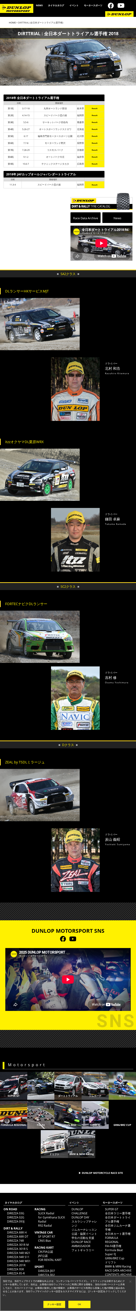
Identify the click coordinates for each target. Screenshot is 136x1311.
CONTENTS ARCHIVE (118, 1275)
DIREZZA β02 (46, 1275)
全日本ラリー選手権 (118, 1213)
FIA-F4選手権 (113, 1246)
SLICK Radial (46, 1213)
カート (122, 1095)
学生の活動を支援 (83, 1238)
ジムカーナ (95, 1095)
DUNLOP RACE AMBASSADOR (81, 1244)
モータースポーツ (93, 5)
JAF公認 (43, 1256)
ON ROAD (10, 1209)
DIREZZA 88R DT (17, 1237)
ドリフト (110, 1262)
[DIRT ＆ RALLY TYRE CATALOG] (101, 201)
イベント (74, 5)
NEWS (39, 5)
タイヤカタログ (56, 5)
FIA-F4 (41, 1125)
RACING (40, 1209)
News (117, 218)
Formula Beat (68, 1125)
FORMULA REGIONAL (14, 1125)
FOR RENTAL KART (50, 1260)
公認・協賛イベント (84, 1234)
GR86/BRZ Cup (114, 1258)
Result (94, 108)
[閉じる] (130, 1281)
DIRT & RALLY (13, 1228)
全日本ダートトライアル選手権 (118, 1219)
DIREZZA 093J (15, 1221)
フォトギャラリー (83, 1250)
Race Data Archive (85, 218)
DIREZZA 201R (16, 1265)
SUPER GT (13, 1095)
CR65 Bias (44, 1241)
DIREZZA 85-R (16, 1273)
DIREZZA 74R (15, 1241)
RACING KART (44, 1248)
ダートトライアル (68, 1095)
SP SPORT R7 (46, 1237)
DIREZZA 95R (15, 1269)
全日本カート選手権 (118, 1234)
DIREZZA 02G (15, 1217)
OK (79, 1304)
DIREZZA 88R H (17, 1232)
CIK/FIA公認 (45, 1252)
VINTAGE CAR (44, 1232)
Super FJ (110, 1254)
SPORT (39, 1267)
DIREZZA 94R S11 (18, 1257)
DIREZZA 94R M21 (18, 1253)
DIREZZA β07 (46, 1271)
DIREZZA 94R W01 (18, 1261)
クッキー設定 (54, 1304)
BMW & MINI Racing (118, 1266)
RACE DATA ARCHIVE (118, 1270)
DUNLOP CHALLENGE (79, 1211)
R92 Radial (45, 1225)
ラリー (40, 1095)
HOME (12, 22)
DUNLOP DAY (80, 1217)
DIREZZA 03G (15, 1213)
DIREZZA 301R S (17, 1249)
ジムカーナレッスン (84, 1230)
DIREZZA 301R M (18, 1245)
